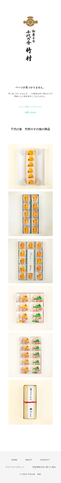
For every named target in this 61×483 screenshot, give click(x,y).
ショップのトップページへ (30, 107)
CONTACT (45, 460)
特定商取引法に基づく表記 (44, 467)
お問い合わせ (30, 112)
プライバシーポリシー (15, 467)
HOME (14, 460)
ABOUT (28, 460)
